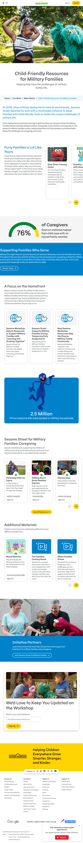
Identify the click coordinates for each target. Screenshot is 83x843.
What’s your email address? (18, 714)
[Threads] (52, 771)
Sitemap (45, 809)
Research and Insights (31, 790)
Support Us (65, 779)
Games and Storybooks (12, 795)
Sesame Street (28, 801)
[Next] (76, 202)
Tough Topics (8, 790)
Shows (25, 781)
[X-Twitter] (48, 771)
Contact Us (46, 801)
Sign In (67, 3)
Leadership (46, 784)
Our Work (17, 98)
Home (7, 98)
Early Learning (9, 781)
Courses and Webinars (12, 792)
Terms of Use (12, 837)
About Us (45, 779)
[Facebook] (44, 771)
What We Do (29, 98)
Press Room (46, 795)
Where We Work (28, 787)
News (44, 793)
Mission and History (49, 781)
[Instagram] (37, 771)
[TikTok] (41, 771)
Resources (8, 779)
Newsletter (8, 798)
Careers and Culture (49, 798)
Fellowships (27, 793)
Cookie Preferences (14, 839)
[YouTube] (55, 771)
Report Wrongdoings (24, 837)
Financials (45, 787)
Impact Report (66, 790)
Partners (45, 790)
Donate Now (65, 781)
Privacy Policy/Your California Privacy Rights (21, 834)
